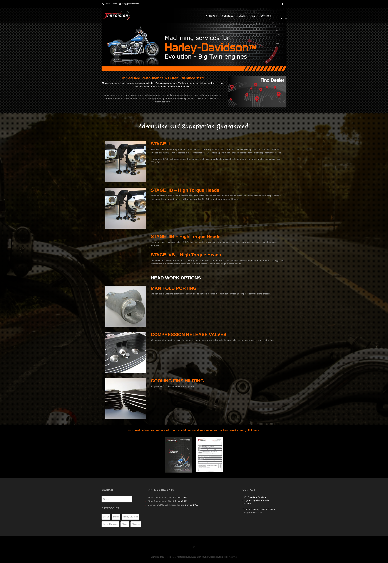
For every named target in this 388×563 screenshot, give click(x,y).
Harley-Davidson (130, 517)
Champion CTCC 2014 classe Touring (166, 505)
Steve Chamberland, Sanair (161, 497)
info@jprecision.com (130, 4)
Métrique (136, 524)
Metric (124, 524)
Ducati (106, 517)
